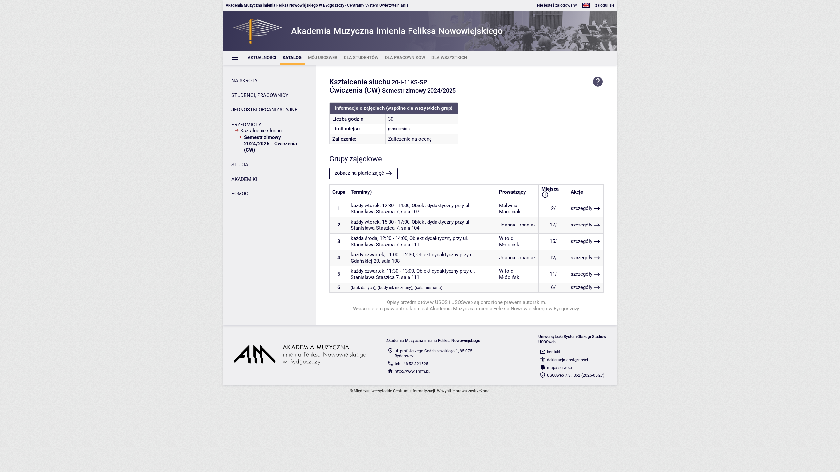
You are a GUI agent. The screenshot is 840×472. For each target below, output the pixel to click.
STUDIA (239, 164)
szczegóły (581, 208)
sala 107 (410, 212)
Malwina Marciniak (510, 209)
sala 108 (390, 261)
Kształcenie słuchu (261, 131)
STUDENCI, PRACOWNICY (259, 95)
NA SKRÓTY (244, 81)
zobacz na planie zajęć (359, 173)
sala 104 (410, 228)
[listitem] (262, 58)
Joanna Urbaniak (517, 225)
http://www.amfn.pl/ (413, 371)
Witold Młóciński (510, 241)
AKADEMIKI (244, 179)
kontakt (553, 352)
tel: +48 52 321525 (411, 364)
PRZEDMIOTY (246, 125)
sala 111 (410, 244)
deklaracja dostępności (567, 360)
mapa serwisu (559, 367)
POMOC (239, 194)
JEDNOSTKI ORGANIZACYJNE (264, 110)
